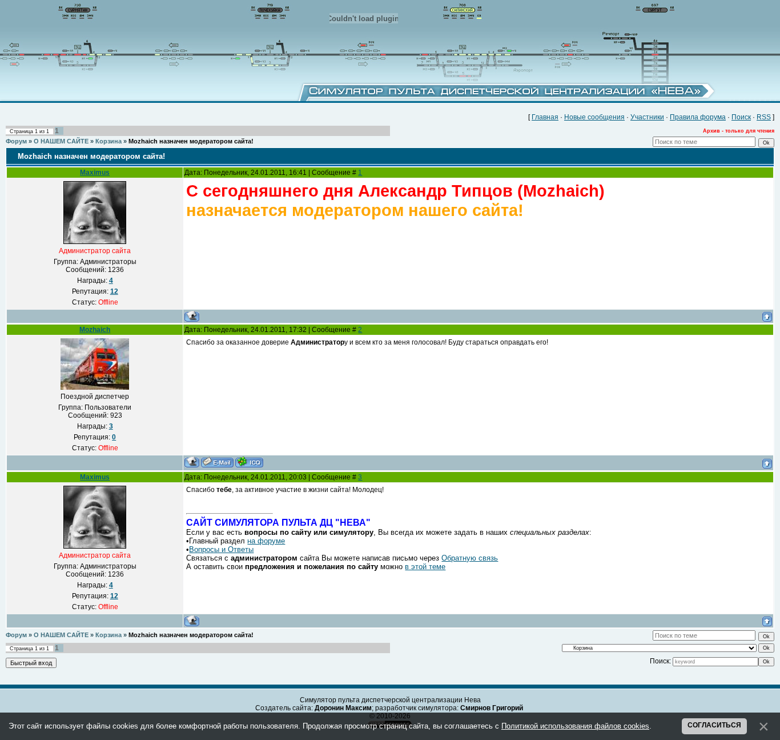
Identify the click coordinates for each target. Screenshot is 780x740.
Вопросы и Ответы (221, 549)
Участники (647, 117)
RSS (764, 117)
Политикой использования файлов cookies (575, 726)
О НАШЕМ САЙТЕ (61, 141)
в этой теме (425, 566)
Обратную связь (469, 558)
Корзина (108, 141)
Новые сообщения (594, 117)
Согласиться (714, 725)
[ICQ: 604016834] (249, 462)
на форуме (266, 541)
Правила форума (698, 117)
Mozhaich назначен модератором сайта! (191, 141)
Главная (545, 117)
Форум (16, 141)
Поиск (741, 117)
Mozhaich (94, 330)
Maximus (95, 173)
